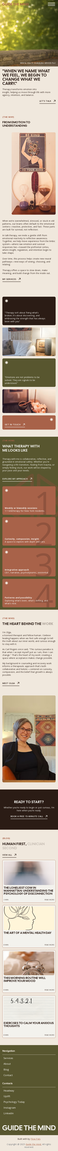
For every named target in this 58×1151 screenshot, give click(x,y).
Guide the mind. (34, 1144)
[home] (15, 4)
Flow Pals (35, 1139)
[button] (51, 4)
